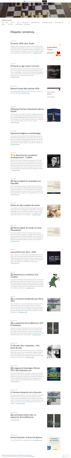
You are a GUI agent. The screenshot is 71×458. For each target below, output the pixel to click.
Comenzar (44, 1)
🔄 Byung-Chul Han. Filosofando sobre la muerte (27, 110)
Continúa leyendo (37, 53)
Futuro (18, 22)
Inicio (3, 22)
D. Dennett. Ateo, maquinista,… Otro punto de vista (25, 346)
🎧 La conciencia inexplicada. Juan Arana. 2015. (27, 300)
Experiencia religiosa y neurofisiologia (26, 133)
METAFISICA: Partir (35, 22)
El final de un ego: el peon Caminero (25, 66)
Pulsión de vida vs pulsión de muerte (25, 205)
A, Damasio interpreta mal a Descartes (26, 392)
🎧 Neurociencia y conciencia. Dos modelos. (24, 275)
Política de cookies (31, 456)
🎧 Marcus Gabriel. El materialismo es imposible (26, 182)
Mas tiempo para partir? (47, 22)
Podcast (12, 22)
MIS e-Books (27, 24)
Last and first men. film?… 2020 (23, 252)
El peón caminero (7, 20)
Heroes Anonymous (59, 22)
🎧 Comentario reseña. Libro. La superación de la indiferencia (23, 416)
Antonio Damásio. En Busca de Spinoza (26, 437)
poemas (3, 24)
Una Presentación (19, 24)
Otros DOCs (10, 24)
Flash (7, 22)
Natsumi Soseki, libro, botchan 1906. (25, 88)
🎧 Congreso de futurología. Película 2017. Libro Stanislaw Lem (25, 369)
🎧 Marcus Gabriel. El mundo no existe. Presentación (26, 229)
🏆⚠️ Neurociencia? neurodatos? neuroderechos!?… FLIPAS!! (24, 156)
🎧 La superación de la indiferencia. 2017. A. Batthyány (27, 324)
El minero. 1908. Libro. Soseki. (22, 43)
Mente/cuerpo (25, 22)
